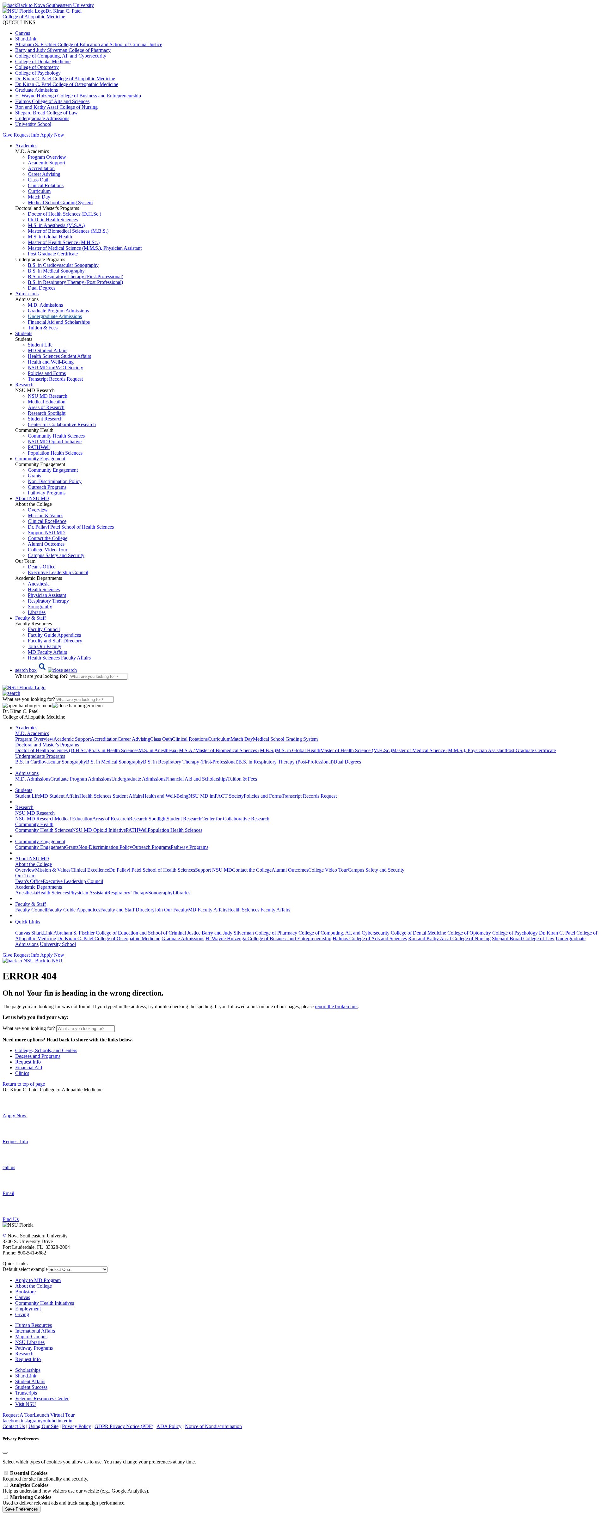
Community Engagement (53, 470)
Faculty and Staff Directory (55, 640)
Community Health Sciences (56, 436)
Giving (22, 1314)
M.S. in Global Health (50, 236)
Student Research (45, 418)
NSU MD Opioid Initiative (55, 441)
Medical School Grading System (60, 202)
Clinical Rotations (46, 185)
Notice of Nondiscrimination (213, 1426)
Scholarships (27, 1370)
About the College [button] (33, 864)
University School (33, 124)
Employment (28, 1308)
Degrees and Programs (37, 1056)
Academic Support (46, 162)
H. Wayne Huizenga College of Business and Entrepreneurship (78, 95)
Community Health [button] (34, 824)
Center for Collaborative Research (62, 424)
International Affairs (35, 1331)
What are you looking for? (42, 676)
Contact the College (47, 538)
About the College (33, 1286)
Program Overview (47, 157)
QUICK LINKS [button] (19, 22)
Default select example (25, 1269)
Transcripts (26, 1392)
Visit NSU (25, 1404)
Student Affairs (30, 1381)
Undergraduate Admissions (42, 118)
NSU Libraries (30, 1342)
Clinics (22, 1073)
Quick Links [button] (27, 921)
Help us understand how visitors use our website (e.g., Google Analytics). (76, 1488)
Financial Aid (28, 1067)
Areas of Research (46, 407)
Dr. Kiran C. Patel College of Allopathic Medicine (65, 78)
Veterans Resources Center (42, 1398)
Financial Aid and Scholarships (59, 322)
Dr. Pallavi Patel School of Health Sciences (71, 527)
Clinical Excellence (47, 521)
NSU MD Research (47, 396)
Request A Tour (18, 1415)
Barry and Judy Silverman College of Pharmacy (63, 50)
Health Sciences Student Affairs (59, 356)
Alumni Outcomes (46, 544)
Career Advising (44, 174)
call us (9, 1167)
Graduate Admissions (36, 90)
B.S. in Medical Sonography (56, 270)
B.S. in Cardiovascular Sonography (63, 265)
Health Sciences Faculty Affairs (59, 657)
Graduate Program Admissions (58, 310)
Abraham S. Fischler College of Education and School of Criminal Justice (88, 44)
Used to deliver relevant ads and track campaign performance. (64, 1500)
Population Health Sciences (55, 453)
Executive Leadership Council (58, 572)
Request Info (26, 135)
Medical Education (46, 401)
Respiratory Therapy (48, 601)
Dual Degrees (41, 288)
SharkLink (25, 38)
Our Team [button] (25, 875)
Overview (38, 509)
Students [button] (23, 333)
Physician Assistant (47, 595)
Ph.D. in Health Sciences (53, 219)
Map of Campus (31, 1336)
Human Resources (33, 1325)
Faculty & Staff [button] (30, 618)
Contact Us (14, 1426)
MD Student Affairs (47, 350)
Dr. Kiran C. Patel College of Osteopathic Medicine (66, 84)
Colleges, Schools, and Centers (46, 1050)
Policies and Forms (47, 373)
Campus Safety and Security (56, 555)
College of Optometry (37, 67)
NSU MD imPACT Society (55, 367)
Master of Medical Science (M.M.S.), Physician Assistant (85, 248)
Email (8, 1193)
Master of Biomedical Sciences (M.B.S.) (68, 231)
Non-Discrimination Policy (55, 481)
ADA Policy (168, 1426)
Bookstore (25, 1291)
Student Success (31, 1387)
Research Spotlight (46, 413)
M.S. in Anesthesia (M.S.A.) (56, 225)
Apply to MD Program (38, 1280)
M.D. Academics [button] (32, 733)
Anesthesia (39, 583)
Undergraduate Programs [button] (40, 756)
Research (24, 1353)
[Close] (5, 1453)
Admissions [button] (27, 293)
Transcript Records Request (55, 379)
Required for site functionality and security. (45, 1475)
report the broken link (336, 1006)
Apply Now (52, 135)
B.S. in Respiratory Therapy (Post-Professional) (75, 282)
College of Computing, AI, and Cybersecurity (60, 55)
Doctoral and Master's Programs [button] (47, 744)
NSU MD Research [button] (35, 813)
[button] (46, 670)
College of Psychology (38, 73)
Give (7, 135)
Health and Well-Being (51, 362)
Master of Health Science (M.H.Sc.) (64, 242)
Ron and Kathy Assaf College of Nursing (56, 107)
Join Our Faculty (44, 646)
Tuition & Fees (43, 327)
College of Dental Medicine (43, 61)
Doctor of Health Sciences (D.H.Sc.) (64, 214)
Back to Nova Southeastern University (55, 5)
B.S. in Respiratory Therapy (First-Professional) (75, 276)
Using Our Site (43, 1426)
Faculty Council (44, 629)
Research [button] (24, 384)
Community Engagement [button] (40, 458)
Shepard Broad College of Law (46, 112)
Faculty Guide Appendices (54, 635)
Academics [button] (26, 145)
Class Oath (39, 179)
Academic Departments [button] (38, 887)
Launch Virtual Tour (54, 1415)
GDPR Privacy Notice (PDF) (124, 1426)
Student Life (40, 344)
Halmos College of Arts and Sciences (52, 101)
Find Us (11, 1219)
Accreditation (41, 168)
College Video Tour (47, 549)
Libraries (37, 612)
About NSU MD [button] (32, 498)
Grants (34, 475)
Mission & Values (45, 515)
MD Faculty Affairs (47, 652)
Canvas (22, 33)
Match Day (39, 196)
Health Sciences (44, 589)
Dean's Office (41, 566)
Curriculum (39, 191)
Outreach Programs (47, 487)
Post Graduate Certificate (53, 253)
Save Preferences (21, 1509)
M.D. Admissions (45, 305)
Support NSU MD (46, 532)
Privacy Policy (76, 1426)
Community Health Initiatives (44, 1303)
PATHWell (39, 447)
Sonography (40, 606)
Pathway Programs (46, 492)
